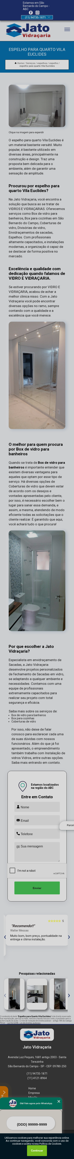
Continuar (37, 1150)
